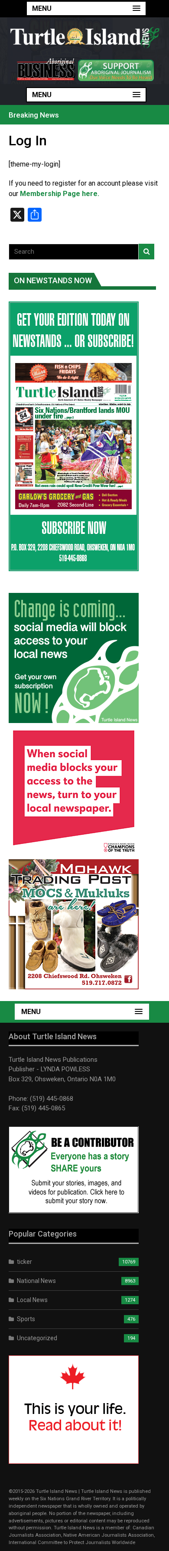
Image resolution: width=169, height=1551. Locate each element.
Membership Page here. (59, 194)
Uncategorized (37, 1338)
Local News (32, 1299)
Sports (26, 1318)
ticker (24, 1261)
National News (36, 1280)
